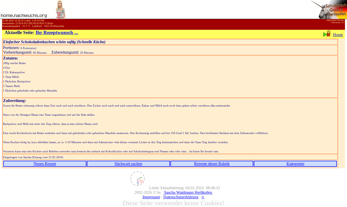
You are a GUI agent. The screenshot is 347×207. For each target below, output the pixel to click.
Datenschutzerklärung (180, 197)
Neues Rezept (45, 163)
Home (338, 35)
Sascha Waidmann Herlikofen (188, 192)
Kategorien (295, 163)
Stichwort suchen (128, 163)
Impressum (151, 197)
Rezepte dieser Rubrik (212, 163)
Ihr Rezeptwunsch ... (57, 32)
